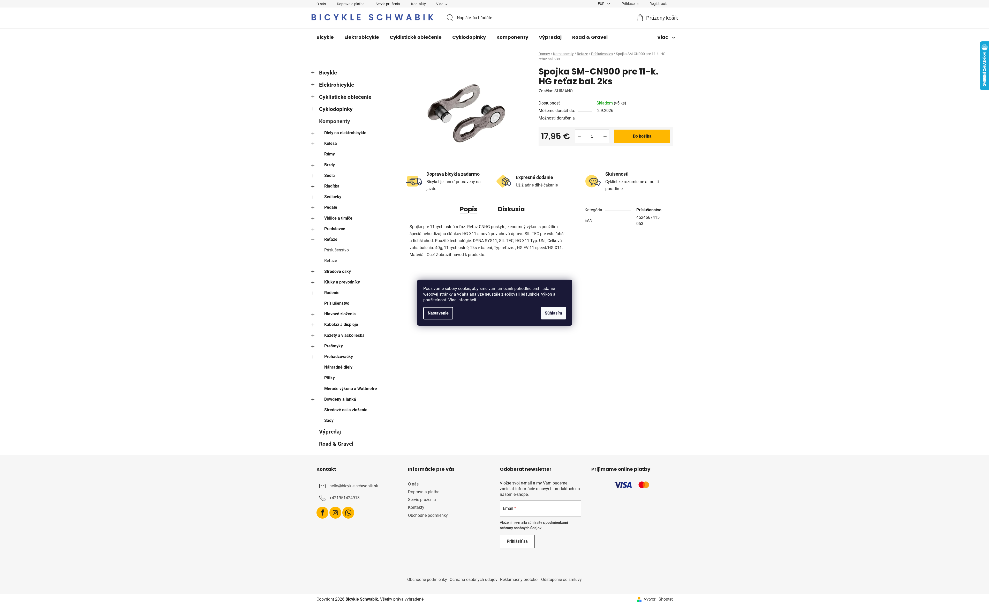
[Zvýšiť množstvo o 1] (605, 136)
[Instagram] (335, 513)
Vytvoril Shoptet (658, 599)
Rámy (329, 154)
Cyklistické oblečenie (345, 97)
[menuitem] (325, 37)
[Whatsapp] (348, 513)
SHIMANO (563, 90)
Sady (329, 420)
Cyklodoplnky (336, 109)
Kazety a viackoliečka (344, 335)
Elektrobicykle (336, 85)
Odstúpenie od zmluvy (561, 579)
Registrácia (659, 4)
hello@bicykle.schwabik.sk (353, 485)
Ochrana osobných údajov (473, 579)
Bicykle (328, 73)
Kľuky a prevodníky (342, 282)
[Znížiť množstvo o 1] (579, 136)
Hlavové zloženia (340, 313)
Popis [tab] (468, 209)
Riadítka (331, 186)
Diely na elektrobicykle (345, 132)
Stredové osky (337, 271)
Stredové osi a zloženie (345, 409)
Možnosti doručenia (557, 118)
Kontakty (418, 4)
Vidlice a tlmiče (338, 218)
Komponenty (334, 121)
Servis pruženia (388, 4)
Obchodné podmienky (428, 515)
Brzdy (329, 164)
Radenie (331, 292)
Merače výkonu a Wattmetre (350, 388)
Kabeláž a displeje (341, 324)
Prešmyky (333, 345)
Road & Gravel (336, 444)
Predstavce (334, 228)
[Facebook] (322, 513)
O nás (321, 4)
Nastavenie (438, 313)
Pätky (329, 377)
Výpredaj (330, 432)
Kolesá (330, 143)
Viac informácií (462, 299)
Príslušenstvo (336, 250)
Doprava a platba (351, 4)
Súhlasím (553, 313)
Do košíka (642, 136)
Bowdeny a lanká (340, 399)
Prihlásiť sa (517, 541)
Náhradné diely (338, 367)
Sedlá (329, 175)
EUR (601, 4)
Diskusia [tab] (511, 209)
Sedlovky (332, 196)
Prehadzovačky (338, 356)
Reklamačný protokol (519, 579)
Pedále (330, 207)
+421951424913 (344, 497)
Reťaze (330, 239)
